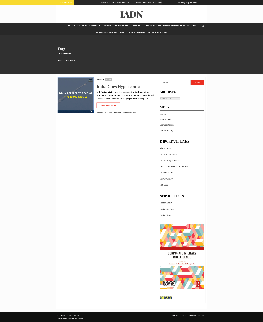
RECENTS (136, 26)
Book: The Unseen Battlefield (104, 2)
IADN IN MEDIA (94, 26)
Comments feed (167, 125)
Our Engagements (168, 154)
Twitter (183, 315)
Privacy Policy (166, 179)
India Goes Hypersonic (118, 86)
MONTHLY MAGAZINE (122, 26)
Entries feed (165, 119)
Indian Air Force (167, 209)
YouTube (201, 315)
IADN (131, 14)
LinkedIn (175, 315)
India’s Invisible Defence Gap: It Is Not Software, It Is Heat (147, 2)
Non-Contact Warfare (157, 32)
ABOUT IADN (107, 26)
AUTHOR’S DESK (73, 26)
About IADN (165, 148)
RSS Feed (164, 185)
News (108, 79)
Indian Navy (165, 215)
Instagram (192, 315)
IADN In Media (166, 172)
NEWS (84, 26)
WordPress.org (166, 130)
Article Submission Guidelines (174, 166)
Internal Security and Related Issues (179, 26)
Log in (163, 114)
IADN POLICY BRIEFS (153, 26)
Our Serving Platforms (170, 160)
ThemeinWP (78, 318)
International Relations (106, 32)
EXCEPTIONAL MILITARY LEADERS (132, 32)
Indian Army (166, 203)
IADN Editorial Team (129, 112)
